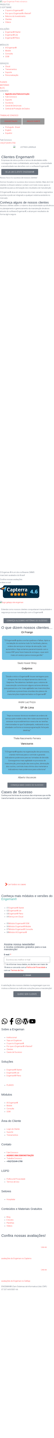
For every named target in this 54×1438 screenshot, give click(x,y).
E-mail (7, 955)
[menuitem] (29, 10)
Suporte (8, 72)
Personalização (11, 75)
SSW (7, 57)
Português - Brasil (12, 127)
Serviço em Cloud (16, 917)
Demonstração (10, 121)
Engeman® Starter (13, 32)
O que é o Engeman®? (14, 10)
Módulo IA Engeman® (18, 932)
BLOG (2, 88)
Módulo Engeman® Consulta (21, 929)
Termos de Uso (17, 970)
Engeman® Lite (11, 35)
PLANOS (3, 82)
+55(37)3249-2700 (7, 143)
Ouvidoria (9, 103)
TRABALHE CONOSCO (9, 115)
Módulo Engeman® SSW (19, 923)
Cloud (7, 66)
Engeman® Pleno (12, 38)
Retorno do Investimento (15, 16)
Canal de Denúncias (13, 106)
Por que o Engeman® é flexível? (18, 13)
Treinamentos (11, 69)
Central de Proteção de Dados (17, 109)
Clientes (8, 19)
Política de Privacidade (35, 967)
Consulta (9, 54)
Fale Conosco (11, 97)
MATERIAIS (4, 85)
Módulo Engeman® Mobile (20, 926)
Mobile (8, 51)
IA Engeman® (11, 48)
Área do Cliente (33, 121)
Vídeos (8, 22)
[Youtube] (32, 1021)
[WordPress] (25, 1021)
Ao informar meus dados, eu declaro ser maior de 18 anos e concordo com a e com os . (26, 967)
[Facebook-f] (11, 1021)
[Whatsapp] (4, 1021)
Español (8, 133)
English (8, 130)
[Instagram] (18, 1021)
